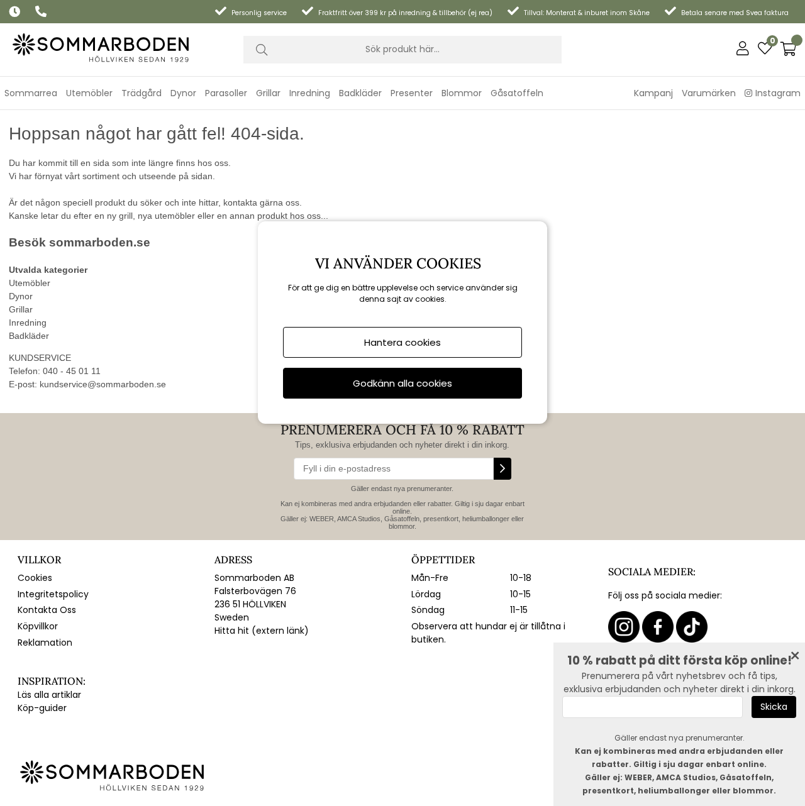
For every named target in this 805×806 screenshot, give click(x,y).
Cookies (35, 577)
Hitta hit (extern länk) (261, 630)
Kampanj (653, 93)
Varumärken (709, 93)
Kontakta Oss (47, 610)
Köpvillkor (38, 626)
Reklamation (45, 642)
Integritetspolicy (53, 594)
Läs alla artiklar (49, 694)
